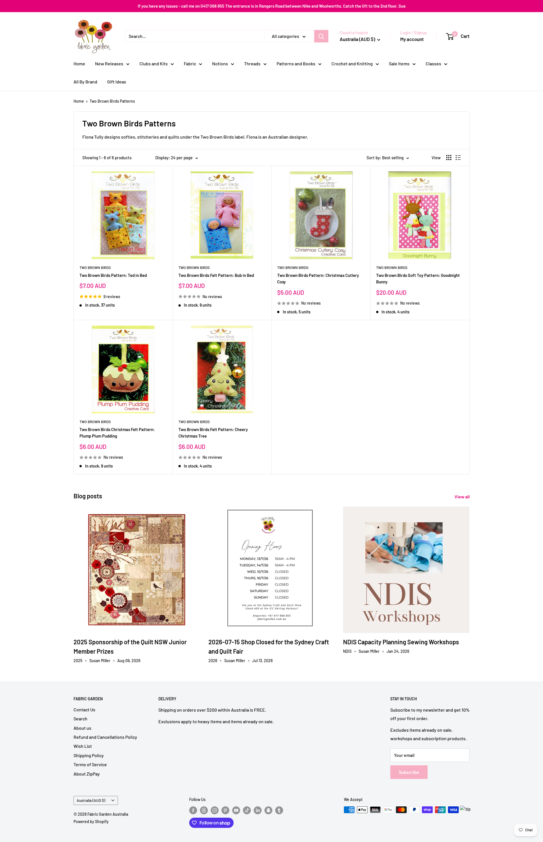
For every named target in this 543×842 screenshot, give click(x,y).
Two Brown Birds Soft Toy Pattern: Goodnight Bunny (418, 278)
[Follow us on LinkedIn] (258, 810)
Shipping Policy (89, 755)
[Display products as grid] (448, 157)
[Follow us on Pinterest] (225, 810)
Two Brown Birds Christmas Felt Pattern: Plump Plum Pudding (117, 432)
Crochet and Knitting (352, 63)
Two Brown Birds (95, 267)
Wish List (83, 746)
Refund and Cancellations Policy (105, 737)
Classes (433, 63)
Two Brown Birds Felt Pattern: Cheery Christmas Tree (213, 432)
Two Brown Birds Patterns (112, 101)
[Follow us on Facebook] (193, 810)
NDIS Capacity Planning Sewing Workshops (401, 641)
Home (79, 63)
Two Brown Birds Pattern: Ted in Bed (113, 275)
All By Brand (85, 81)
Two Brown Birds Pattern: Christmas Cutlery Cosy (318, 278)
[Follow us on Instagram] (215, 810)
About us (82, 728)
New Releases (109, 63)
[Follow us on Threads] (204, 810)
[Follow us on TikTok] (247, 810)
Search (80, 718)
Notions (220, 63)
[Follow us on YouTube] (236, 810)
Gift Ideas (116, 81)
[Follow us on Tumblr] (279, 810)
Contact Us (84, 709)
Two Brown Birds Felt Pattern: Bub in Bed (216, 275)
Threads (252, 63)
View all (462, 496)
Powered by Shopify (91, 821)
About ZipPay (87, 773)
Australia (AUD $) (91, 800)
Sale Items (399, 63)
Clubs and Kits (153, 63)
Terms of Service (90, 764)
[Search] (321, 36)
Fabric (190, 63)
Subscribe (409, 772)
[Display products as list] (458, 157)
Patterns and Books (296, 63)
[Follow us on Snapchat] (268, 810)
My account (412, 39)
